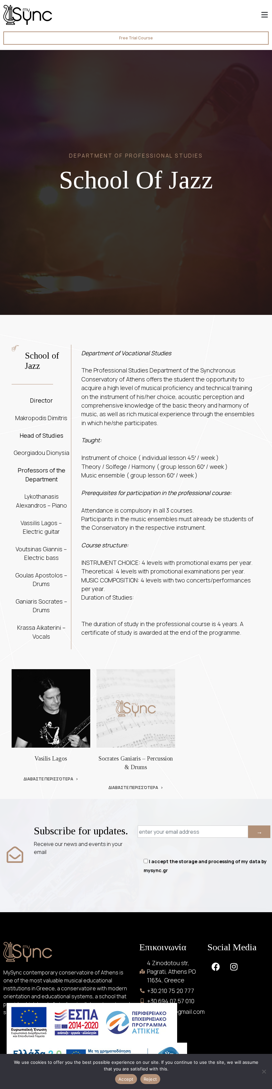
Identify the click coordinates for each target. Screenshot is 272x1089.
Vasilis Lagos (50, 758)
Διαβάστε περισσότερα (48, 779)
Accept (126, 1079)
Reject (150, 1079)
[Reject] (263, 1071)
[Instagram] (234, 967)
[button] (264, 15)
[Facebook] (215, 967)
